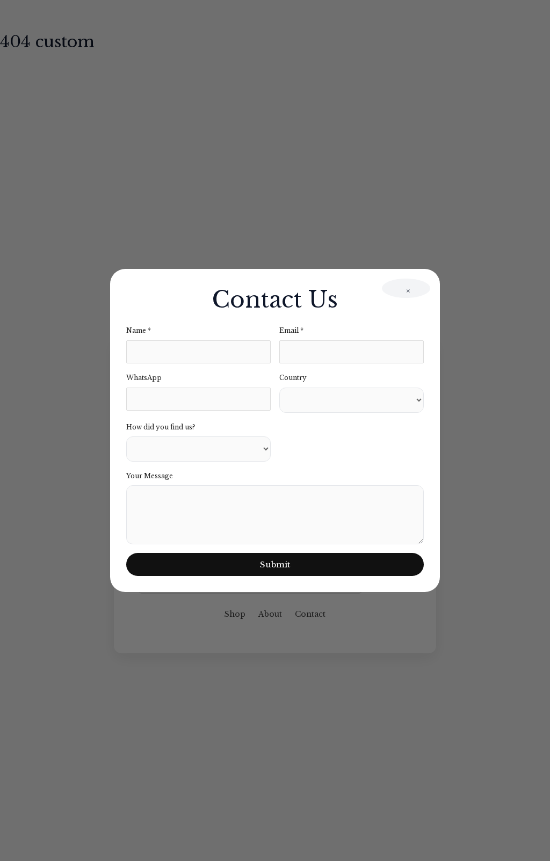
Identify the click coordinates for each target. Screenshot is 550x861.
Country (293, 378)
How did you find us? (160, 427)
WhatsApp (144, 378)
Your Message (149, 476)
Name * (138, 330)
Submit (275, 564)
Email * (291, 330)
